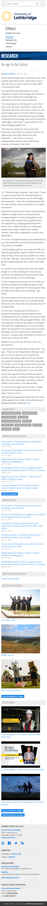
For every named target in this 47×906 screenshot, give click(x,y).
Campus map (16, 854)
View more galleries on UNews (13, 696)
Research (10, 36)
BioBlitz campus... (8, 655)
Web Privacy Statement (35, 904)
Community (11, 43)
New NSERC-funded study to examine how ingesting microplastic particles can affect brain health (22, 526)
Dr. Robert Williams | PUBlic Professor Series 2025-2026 (22, 769)
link (28, 403)
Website (12, 857)
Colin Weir (27, 421)
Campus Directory (8, 838)
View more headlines (10, 494)
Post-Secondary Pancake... (11, 690)
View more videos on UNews (12, 811)
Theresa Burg (7, 425)
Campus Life (11, 40)
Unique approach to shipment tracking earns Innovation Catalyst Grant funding (21, 536)
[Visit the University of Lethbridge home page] (19, 21)
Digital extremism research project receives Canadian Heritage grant (20, 460)
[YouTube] (3, 844)
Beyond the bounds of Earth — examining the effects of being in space (21, 477)
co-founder (6, 429)
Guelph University (29, 413)
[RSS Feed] (23, 844)
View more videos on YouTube (13, 815)
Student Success (13, 33)
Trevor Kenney (9, 74)
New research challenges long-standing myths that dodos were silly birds (21, 442)
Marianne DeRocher (23, 425)
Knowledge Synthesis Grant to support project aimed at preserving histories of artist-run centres (23, 469)
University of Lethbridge (11, 413)
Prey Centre (23, 417)
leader (16, 429)
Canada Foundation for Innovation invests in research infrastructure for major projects (20, 486)
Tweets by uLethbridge (10, 578)
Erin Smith (37, 425)
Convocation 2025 (8, 620)
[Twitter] (16, 844)
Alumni (9, 47)
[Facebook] (10, 844)
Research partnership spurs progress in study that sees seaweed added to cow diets (23, 515)
